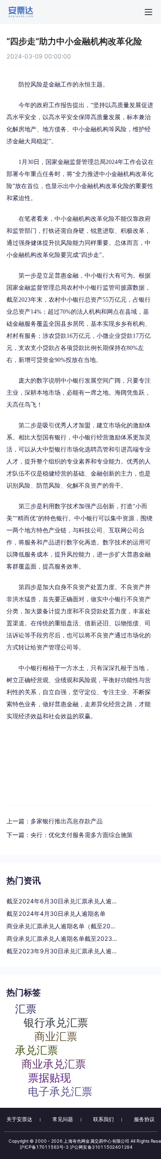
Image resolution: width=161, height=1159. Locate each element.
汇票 (25, 1008)
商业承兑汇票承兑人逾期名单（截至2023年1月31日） (62, 926)
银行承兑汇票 (56, 1022)
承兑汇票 (36, 1050)
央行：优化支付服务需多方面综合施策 (81, 834)
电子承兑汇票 (60, 1091)
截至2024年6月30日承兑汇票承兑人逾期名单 (62, 901)
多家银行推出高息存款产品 (66, 821)
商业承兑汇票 (53, 1063)
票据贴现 (49, 1077)
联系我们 (103, 1119)
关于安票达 (19, 1119)
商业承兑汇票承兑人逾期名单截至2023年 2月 (62, 938)
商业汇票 (55, 1036)
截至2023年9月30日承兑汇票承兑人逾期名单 (62, 951)
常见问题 (62, 1119)
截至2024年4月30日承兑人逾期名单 (56, 913)
